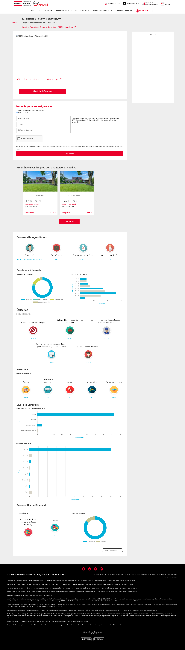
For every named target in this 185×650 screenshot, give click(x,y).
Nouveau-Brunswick (67, 581)
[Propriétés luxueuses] (131, 4)
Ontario (20, 581)
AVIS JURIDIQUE (161, 574)
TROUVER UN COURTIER (63, 10)
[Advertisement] (153, 69)
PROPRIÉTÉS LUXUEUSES (133, 574)
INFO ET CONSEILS (80, 10)
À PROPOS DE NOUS (122, 10)
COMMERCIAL (145, 574)
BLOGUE (123, 574)
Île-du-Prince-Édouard (118, 581)
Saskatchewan (57, 581)
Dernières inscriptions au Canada (42, 595)
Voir (52, 213)
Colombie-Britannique (39, 581)
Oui (26, 113)
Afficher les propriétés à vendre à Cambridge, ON (39, 79)
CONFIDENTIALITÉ (172, 574)
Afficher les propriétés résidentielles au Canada (19, 595)
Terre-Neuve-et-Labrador (80, 581)
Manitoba (49, 581)
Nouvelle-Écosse (107, 581)
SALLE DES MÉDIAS (115, 574)
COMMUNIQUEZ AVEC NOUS (101, 574)
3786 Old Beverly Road (32, 204)
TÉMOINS (165, 577)
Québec (25, 581)
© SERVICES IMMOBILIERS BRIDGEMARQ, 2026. (26, 575)
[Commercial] (150, 4)
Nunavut (132, 581)
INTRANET (153, 574)
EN (153, 11)
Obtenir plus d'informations (42, 91)
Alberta (30, 581)
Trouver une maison (12, 581)
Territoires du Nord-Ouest (95, 581)
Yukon (127, 581)
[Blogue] (165, 4)
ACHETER (34, 10)
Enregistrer (29, 213)
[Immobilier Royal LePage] (31, 4)
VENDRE (46, 10)
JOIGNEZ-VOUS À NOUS (101, 10)
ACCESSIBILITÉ (173, 577)
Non (19, 113)
